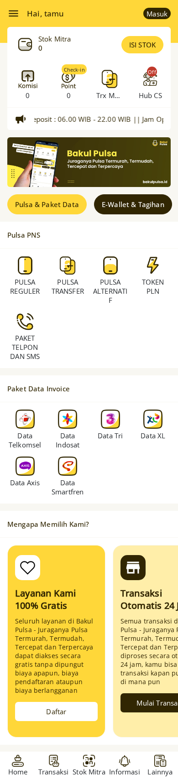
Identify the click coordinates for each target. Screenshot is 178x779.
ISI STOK (142, 44)
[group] (89, 162)
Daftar (56, 711)
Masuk (157, 13)
